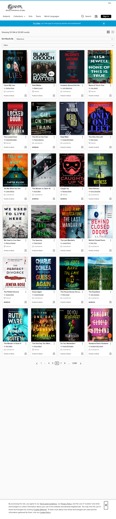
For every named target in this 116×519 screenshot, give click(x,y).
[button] (86, 17)
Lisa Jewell (94, 88)
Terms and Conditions (48, 504)
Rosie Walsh (38, 346)
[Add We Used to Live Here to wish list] (25, 250)
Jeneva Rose (10, 295)
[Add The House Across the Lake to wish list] (82, 302)
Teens (38, 16)
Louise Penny (66, 243)
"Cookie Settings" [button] (40, 509)
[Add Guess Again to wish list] (53, 302)
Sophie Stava (10, 88)
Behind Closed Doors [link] (97, 240)
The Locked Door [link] (10, 137)
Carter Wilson (10, 191)
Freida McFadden (11, 140)
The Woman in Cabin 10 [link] (41, 189)
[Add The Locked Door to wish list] (25, 147)
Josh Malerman (67, 88)
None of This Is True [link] (96, 85)
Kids (30, 16)
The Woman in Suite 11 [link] (12, 344)
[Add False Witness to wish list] (110, 199)
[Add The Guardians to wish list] (110, 302)
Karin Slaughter (95, 191)
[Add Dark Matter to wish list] (53, 95)
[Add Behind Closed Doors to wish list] (110, 250)
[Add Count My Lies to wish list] (25, 95)
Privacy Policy (66, 504)
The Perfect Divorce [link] (11, 292)
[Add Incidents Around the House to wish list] (82, 95)
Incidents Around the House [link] (70, 85)
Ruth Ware (37, 191)
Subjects (6, 16)
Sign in (106, 16)
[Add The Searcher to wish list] (53, 250)
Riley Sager (94, 140)
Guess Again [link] (37, 292)
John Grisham (95, 295)
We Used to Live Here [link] (12, 240)
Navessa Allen (66, 191)
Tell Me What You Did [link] (12, 189)
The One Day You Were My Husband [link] (42, 344)
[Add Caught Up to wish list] (82, 199)
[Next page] (81, 363)
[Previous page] (37, 363)
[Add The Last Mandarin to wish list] (82, 250)
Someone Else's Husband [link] (98, 344)
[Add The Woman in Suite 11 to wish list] (25, 354)
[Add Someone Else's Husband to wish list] (110, 354)
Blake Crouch (38, 88)
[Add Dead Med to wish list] (82, 147)
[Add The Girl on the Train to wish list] (53, 147)
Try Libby (36, 23)
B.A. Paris (94, 243)
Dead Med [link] (64, 137)
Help (109, 3)
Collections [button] (18, 16)
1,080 (74, 363)
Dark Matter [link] (36, 85)
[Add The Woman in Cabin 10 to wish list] (53, 199)
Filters (6, 45)
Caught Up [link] (64, 189)
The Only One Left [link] (96, 137)
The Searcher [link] (37, 240)
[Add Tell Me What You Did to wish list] (25, 199)
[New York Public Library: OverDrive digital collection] (15, 8)
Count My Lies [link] (9, 85)
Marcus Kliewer (11, 243)
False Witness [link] (94, 189)
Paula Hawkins (39, 140)
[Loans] (96, 17)
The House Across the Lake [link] (70, 292)
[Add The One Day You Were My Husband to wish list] (53, 354)
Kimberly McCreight (97, 346)
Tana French (38, 243)
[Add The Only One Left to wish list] (110, 147)
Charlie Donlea (39, 295)
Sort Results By (7, 39)
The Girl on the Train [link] (40, 137)
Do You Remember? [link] (67, 344)
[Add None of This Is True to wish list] (110, 95)
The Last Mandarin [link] (67, 240)
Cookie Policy (45, 512)
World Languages (51, 16)
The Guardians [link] (94, 292)
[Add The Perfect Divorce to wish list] (25, 302)
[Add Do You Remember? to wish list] (82, 354)
